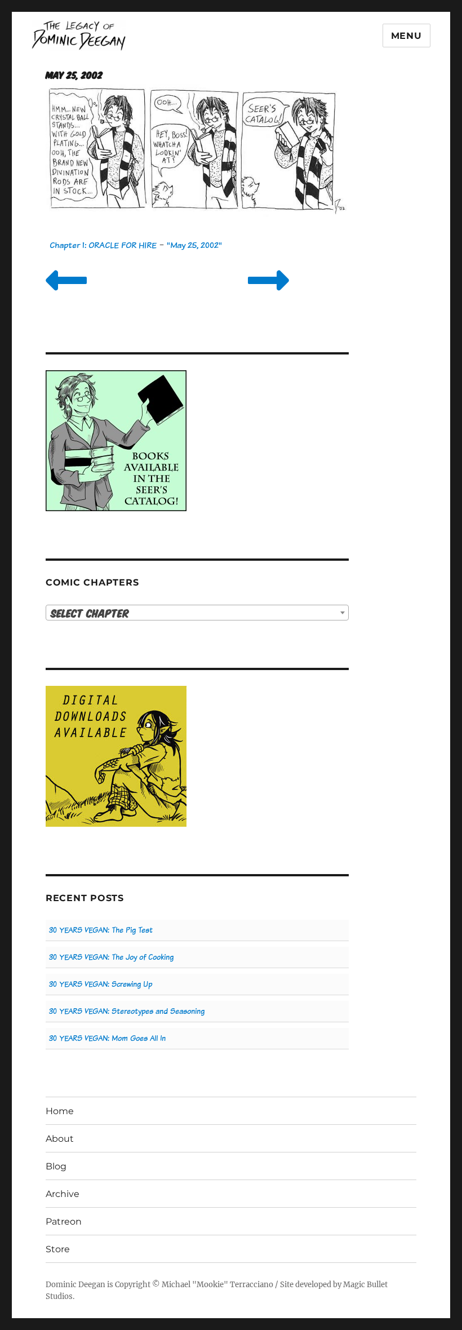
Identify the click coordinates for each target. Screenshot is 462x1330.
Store (58, 1249)
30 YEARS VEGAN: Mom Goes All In (107, 1038)
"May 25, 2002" (194, 245)
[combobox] (197, 612)
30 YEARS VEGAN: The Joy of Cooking (111, 957)
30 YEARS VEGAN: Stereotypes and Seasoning (127, 1011)
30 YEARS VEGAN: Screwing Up (100, 984)
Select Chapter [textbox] (90, 612)
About (60, 1138)
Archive (62, 1194)
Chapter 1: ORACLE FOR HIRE (103, 245)
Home (60, 1111)
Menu (406, 35)
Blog (56, 1166)
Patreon (64, 1221)
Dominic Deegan (75, 1284)
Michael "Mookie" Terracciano (217, 1284)
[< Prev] (66, 294)
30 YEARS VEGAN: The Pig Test (101, 930)
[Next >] (268, 294)
